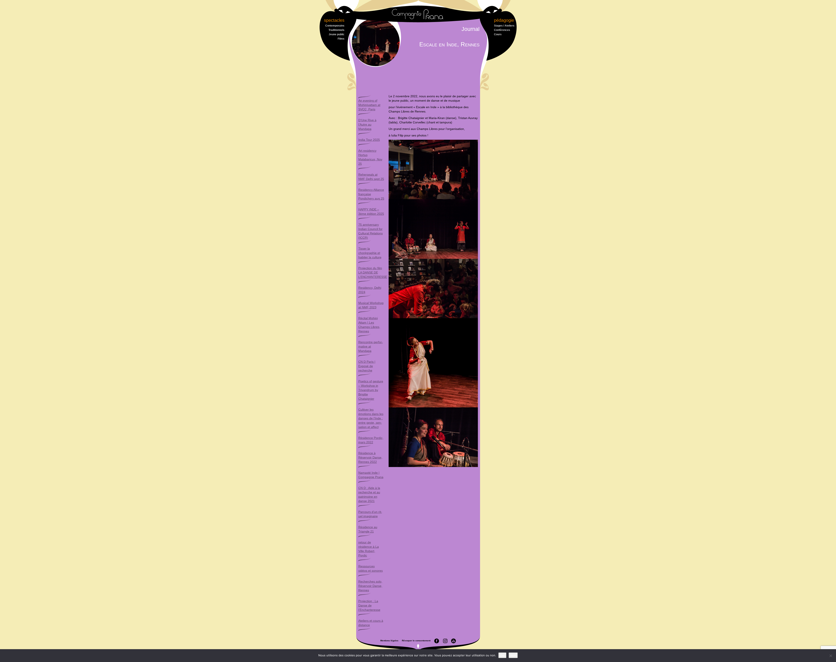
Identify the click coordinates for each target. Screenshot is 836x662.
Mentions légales (389, 640)
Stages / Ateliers (504, 25)
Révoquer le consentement (416, 640)
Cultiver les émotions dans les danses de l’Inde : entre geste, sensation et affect (370, 418)
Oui (502, 655)
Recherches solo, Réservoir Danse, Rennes (370, 586)
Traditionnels (336, 30)
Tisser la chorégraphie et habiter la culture (369, 253)
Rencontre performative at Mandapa (370, 346)
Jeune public (336, 34)
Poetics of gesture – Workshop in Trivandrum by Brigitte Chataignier (370, 390)
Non (513, 655)
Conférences (502, 30)
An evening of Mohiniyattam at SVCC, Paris (369, 105)
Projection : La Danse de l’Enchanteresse (369, 605)
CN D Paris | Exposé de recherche (366, 366)
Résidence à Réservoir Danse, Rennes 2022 (370, 457)
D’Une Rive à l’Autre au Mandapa (367, 124)
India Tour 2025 (369, 139)
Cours (498, 34)
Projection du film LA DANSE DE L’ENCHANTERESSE (372, 272)
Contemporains (334, 25)
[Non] (830, 656)
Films (341, 38)
